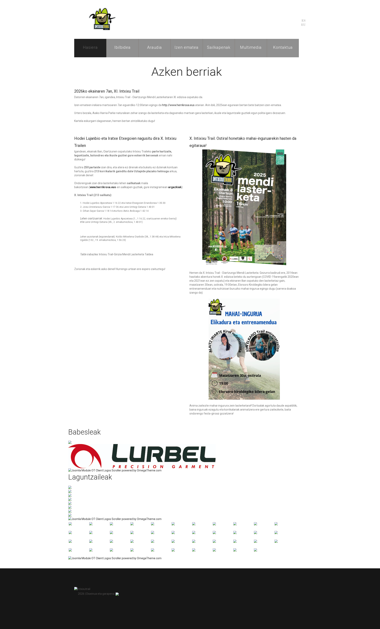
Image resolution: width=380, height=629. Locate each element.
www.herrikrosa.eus (103, 187)
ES (304, 20)
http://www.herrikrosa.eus (178, 105)
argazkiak (174, 187)
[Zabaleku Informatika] (117, 593)
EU (303, 24)
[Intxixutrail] (101, 19)
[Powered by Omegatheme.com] (115, 470)
